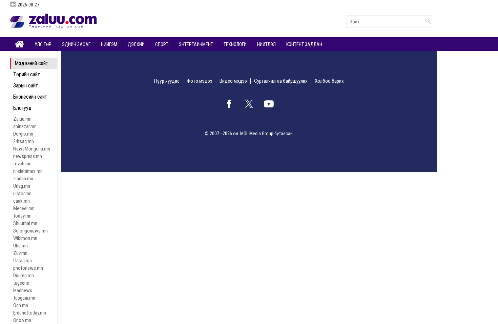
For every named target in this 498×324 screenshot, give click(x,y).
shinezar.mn (25, 126)
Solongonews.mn (30, 231)
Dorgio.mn (23, 134)
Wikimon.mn (25, 238)
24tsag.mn (23, 141)
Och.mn (20, 305)
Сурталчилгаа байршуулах (281, 81)
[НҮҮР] (19, 43)
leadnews (22, 290)
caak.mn (21, 201)
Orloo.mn (22, 320)
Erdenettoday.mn (29, 313)
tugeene (21, 283)
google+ (269, 104)
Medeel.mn (24, 208)
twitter (249, 104)
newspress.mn (27, 156)
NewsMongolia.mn (31, 149)
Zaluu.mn (22, 119)
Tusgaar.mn (24, 298)
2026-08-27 (28, 4)
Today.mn (22, 216)
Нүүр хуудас (167, 81)
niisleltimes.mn (28, 171)
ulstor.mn (22, 193)
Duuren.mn (23, 275)
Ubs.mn (20, 246)
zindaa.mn (23, 179)
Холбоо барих (329, 81)
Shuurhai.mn (25, 223)
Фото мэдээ (199, 81)
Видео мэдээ (233, 81)
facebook (229, 104)
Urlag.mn (21, 186)
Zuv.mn (20, 253)
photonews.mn (28, 268)
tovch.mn (22, 164)
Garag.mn (22, 261)
